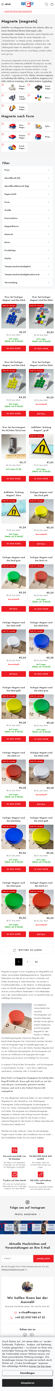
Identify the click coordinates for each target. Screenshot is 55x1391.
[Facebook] (25, 1334)
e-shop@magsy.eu (30, 1312)
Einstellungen (27, 1373)
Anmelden (43, 1258)
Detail (41, 413)
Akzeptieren (27, 1383)
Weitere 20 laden (30, 950)
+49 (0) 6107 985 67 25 (30, 1317)
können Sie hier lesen (40, 1366)
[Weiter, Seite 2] (27, 962)
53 (36, 961)
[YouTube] (31, 1334)
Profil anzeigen (26, 1214)
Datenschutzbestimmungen (13, 1269)
